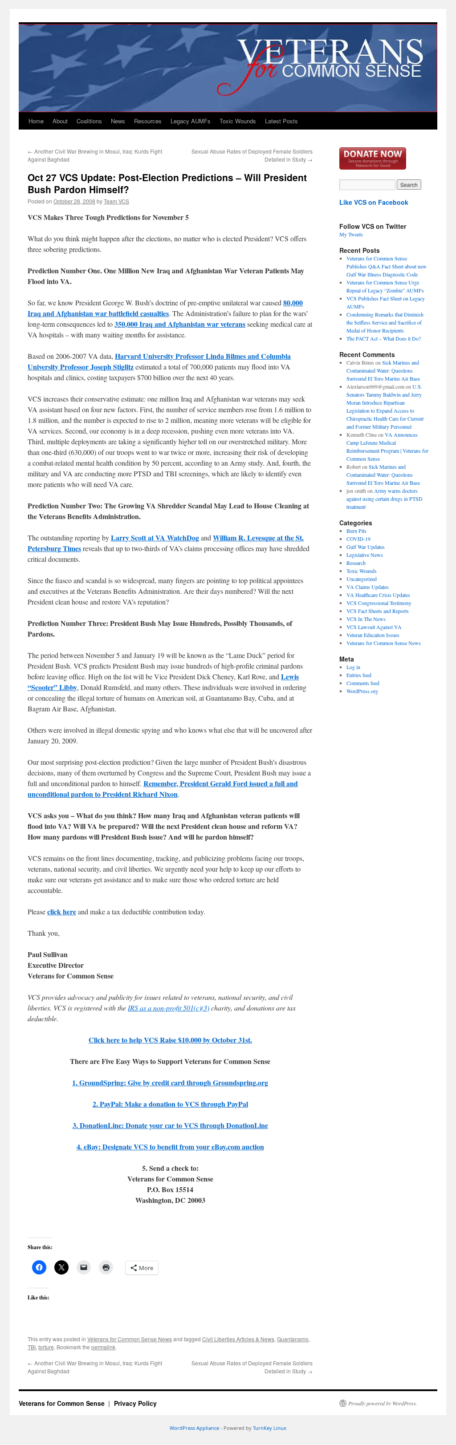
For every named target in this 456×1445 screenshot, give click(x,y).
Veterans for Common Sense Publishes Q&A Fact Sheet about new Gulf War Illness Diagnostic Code (386, 266)
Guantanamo (293, 1339)
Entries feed (358, 674)
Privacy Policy (135, 1403)
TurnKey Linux (269, 1428)
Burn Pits (356, 530)
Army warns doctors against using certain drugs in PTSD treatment (384, 498)
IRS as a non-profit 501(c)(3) (168, 1007)
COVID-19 (358, 538)
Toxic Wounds (238, 121)
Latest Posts (281, 121)
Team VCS (116, 201)
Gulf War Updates (365, 546)
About (60, 121)
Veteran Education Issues (372, 634)
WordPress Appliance (194, 1428)
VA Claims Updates (367, 586)
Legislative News (364, 554)
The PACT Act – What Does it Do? (383, 338)
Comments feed (362, 682)
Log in (353, 666)
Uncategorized (361, 578)
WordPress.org (362, 690)
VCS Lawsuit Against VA (374, 626)
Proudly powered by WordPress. (382, 1403)
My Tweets (351, 234)
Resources (148, 121)
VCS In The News (366, 618)
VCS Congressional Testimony (378, 602)
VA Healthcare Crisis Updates (378, 594)
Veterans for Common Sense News (129, 1339)
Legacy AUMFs (191, 121)
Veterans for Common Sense (62, 1403)
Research (356, 562)
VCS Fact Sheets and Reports (377, 610)
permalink (103, 1347)
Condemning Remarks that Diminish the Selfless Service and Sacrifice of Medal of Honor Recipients (384, 322)
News (118, 121)
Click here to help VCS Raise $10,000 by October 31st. (170, 1040)
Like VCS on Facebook (373, 202)
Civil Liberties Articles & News (238, 1339)
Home (36, 121)
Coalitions (89, 121)
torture (46, 1347)
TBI (32, 1347)
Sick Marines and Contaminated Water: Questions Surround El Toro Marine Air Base (383, 370)
